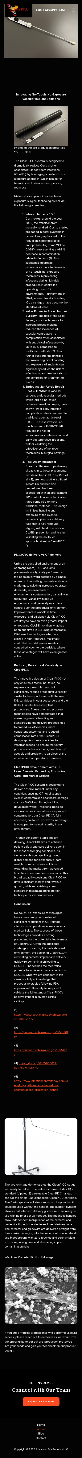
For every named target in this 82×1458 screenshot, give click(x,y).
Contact (41, 1438)
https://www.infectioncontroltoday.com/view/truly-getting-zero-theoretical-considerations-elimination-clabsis (41, 1085)
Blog (41, 1433)
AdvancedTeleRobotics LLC (50, 10)
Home (41, 1425)
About (41, 1429)
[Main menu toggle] (73, 10)
